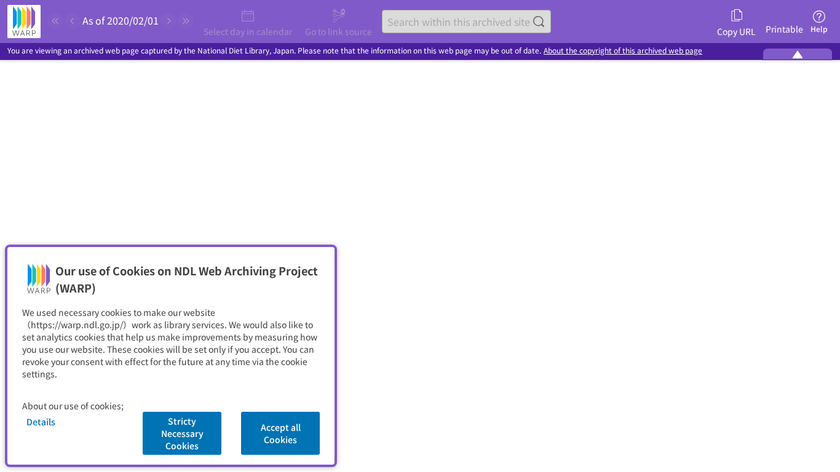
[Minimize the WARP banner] (798, 54)
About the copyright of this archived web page (623, 50)
